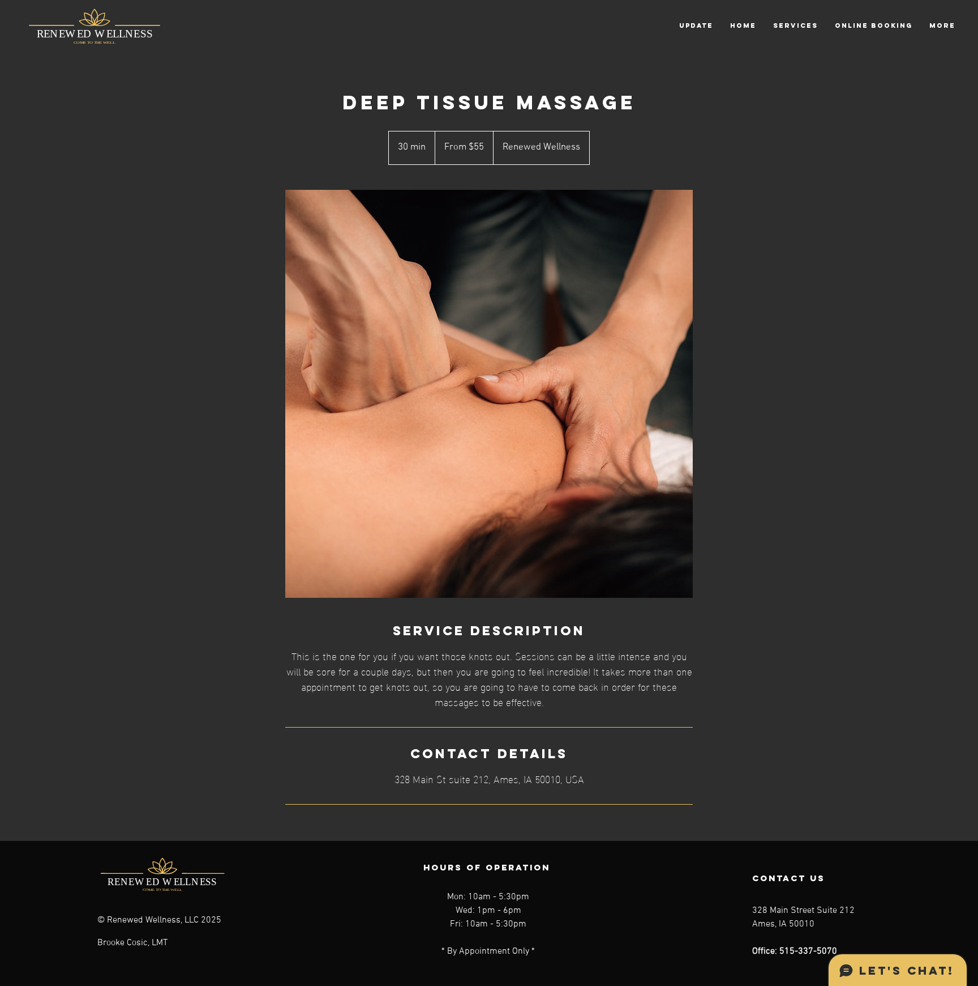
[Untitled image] (489, 394)
